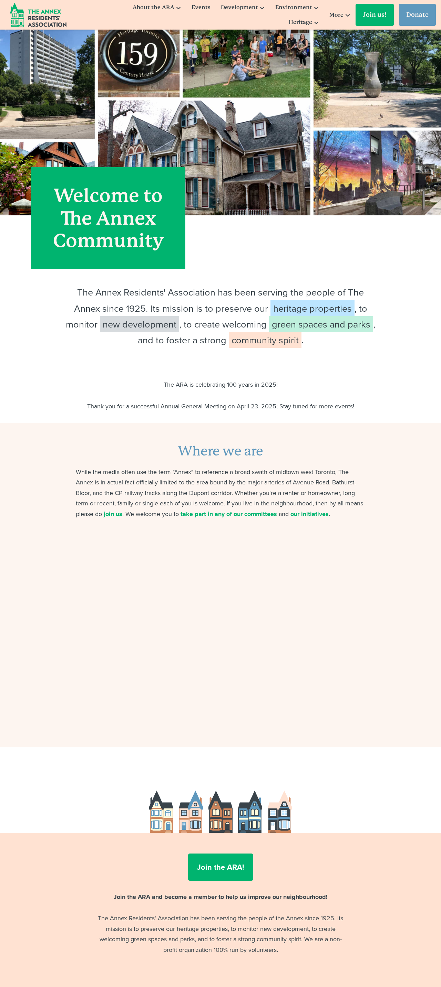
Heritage (300, 22)
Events (201, 7)
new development (139, 324)
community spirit (265, 339)
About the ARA (153, 7)
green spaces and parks (321, 324)
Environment (293, 7)
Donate (417, 14)
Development (239, 7)
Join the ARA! (220, 866)
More (336, 15)
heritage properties (312, 308)
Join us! (375, 14)
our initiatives (309, 513)
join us (113, 513)
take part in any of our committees (229, 513)
